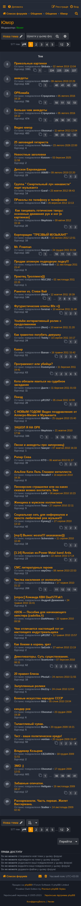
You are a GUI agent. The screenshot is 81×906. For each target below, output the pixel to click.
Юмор (7, 22)
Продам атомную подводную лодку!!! (41, 261)
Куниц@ (46, 521)
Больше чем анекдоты (30, 110)
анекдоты (21, 78)
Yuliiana (45, 145)
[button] (24, 44)
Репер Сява (22, 457)
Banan (45, 352)
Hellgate (46, 786)
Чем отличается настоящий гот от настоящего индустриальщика (38, 630)
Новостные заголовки (30, 154)
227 (74, 70)
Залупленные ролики (29, 686)
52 (68, 102)
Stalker (45, 807)
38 (56, 775)
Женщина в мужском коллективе (38, 502)
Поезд (18, 397)
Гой (43, 203)
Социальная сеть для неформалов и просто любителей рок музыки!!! (41, 516)
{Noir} (44, 294)
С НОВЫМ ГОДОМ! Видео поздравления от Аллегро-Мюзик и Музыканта (45, 413)
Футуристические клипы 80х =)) (37, 306)
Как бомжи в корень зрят (32, 644)
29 (56, 120)
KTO (44, 460)
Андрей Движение (52, 600)
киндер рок (22, 709)
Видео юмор (23, 127)
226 (67, 70)
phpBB (28, 885)
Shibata (45, 66)
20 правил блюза (26, 673)
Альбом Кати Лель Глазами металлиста (42, 472)
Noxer (19, 27)
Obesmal (46, 130)
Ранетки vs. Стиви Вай (30, 291)
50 (56, 102)
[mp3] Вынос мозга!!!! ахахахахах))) (39, 535)
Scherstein (47, 538)
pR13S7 (45, 400)
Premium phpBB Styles (53, 889)
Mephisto (46, 220)
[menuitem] (15, 7)
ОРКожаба (21, 93)
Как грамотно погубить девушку (37, 334)
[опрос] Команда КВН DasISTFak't (38, 597)
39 (62, 775)
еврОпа (46, 570)
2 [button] (36, 44)
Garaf (44, 190)
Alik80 (44, 81)
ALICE (45, 237)
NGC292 (46, 279)
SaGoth (45, 647)
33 (74, 134)
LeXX (44, 493)
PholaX (45, 676)
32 (74, 120)
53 (74, 102)
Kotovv (45, 157)
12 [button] (61, 44)
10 (56, 254)
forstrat (45, 309)
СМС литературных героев (33, 567)
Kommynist (48, 367)
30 (62, 120)
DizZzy (45, 689)
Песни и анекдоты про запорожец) (39, 445)
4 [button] (47, 44)
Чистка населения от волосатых (37, 579)
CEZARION (47, 754)
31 (68, 120)
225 (59, 70)
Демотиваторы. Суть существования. (41, 656)
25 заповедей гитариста (31, 142)
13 (74, 254)
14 (74, 589)
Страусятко (48, 96)
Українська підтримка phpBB (60, 895)
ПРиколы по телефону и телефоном (40, 200)
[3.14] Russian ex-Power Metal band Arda (42, 552)
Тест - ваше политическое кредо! (38, 736)
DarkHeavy (47, 618)
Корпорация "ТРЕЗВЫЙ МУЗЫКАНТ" (41, 234)
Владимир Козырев (28, 751)
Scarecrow (47, 659)
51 (62, 102)
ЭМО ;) (19, 766)
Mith (43, 701)
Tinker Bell (47, 264)
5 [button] (52, 44)
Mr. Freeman (23, 247)
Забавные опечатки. (29, 783)
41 (62, 85)
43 (74, 85)
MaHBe (45, 418)
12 (68, 254)
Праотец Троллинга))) (29, 276)
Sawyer (45, 250)
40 (56, 85)
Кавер (18, 349)
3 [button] (41, 44)
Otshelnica (47, 582)
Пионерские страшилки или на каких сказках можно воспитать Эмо (41, 488)
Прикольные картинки (30, 63)
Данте (44, 387)
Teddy (44, 337)
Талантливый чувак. (29, 724)
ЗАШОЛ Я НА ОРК (27, 427)
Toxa (44, 505)
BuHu (44, 727)
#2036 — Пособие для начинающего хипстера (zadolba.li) (40, 613)
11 (62, 254)
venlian (45, 739)
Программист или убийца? (33, 364)
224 (52, 70)
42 (68, 85)
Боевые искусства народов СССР (38, 698)
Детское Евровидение (30, 169)
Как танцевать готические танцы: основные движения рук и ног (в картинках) (38, 214)
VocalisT (46, 475)
